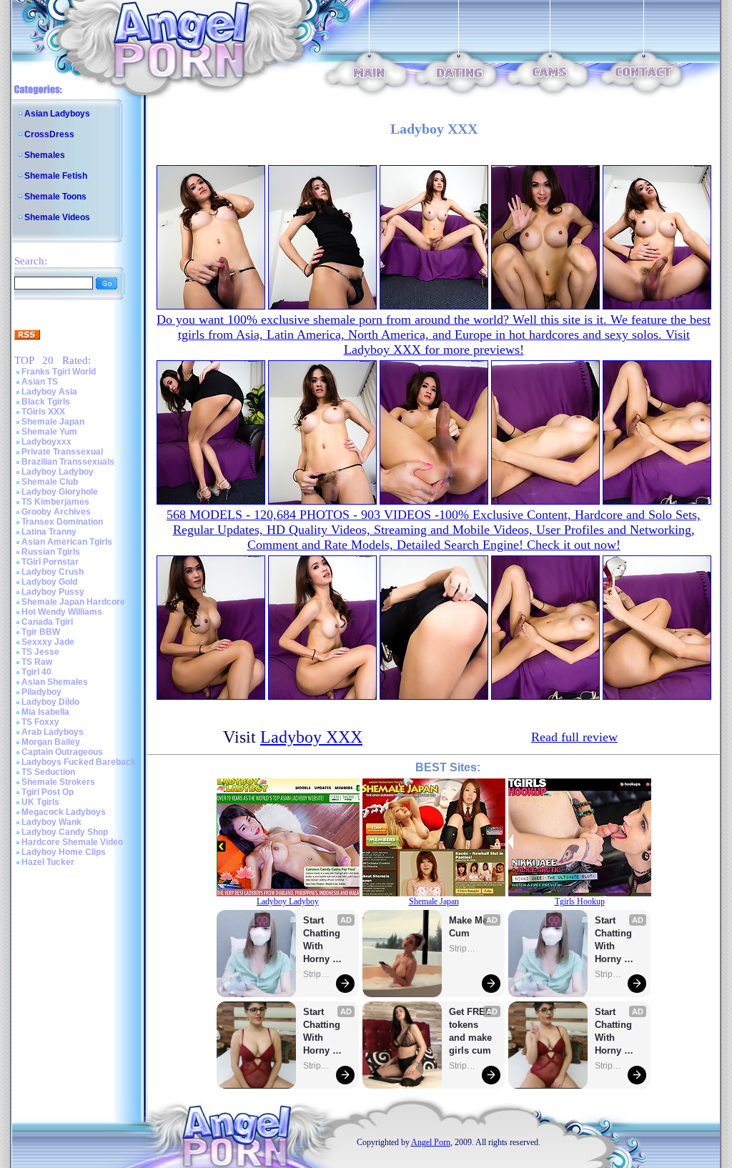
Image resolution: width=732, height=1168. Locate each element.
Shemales (44, 155)
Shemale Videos (57, 217)
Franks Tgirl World (58, 372)
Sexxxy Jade (47, 642)
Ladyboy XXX (311, 737)
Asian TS (39, 382)
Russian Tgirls (50, 552)
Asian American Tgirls (66, 542)
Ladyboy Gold (49, 582)
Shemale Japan (52, 422)
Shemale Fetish (55, 176)
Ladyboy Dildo (50, 702)
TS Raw (36, 662)
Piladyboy (41, 692)
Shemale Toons (55, 197)
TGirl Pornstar (50, 562)
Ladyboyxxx (46, 442)
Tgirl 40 (36, 672)
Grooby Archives (56, 512)
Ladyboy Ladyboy (57, 472)
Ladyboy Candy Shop (64, 832)
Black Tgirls (45, 402)
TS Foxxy (40, 722)
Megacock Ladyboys (63, 812)
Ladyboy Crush (52, 572)
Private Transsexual (62, 452)
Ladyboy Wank (51, 822)
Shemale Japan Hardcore (73, 602)
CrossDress (49, 134)
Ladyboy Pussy (52, 592)
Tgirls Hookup (580, 901)
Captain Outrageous (62, 752)
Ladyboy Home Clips (63, 852)
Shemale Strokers (58, 782)
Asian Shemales (54, 682)
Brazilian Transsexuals (67, 462)
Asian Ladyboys (57, 114)
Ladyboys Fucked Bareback (78, 762)
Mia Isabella (45, 712)
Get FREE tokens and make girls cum (470, 1031)
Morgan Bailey (50, 742)
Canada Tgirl (47, 622)
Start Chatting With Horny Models (323, 940)
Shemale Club (49, 482)
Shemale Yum (49, 432)
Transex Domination (62, 522)
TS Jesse (40, 652)
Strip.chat (317, 974)
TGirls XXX (43, 412)
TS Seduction (48, 772)
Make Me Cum (469, 927)
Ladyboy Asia (49, 392)
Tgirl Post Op (47, 792)
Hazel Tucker (47, 862)
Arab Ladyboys (52, 732)
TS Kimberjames (55, 502)
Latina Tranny (48, 532)
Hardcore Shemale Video (72, 842)
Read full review (574, 737)
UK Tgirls (40, 802)
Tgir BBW (40, 632)
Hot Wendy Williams (61, 612)
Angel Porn (430, 1142)
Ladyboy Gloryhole (59, 492)
